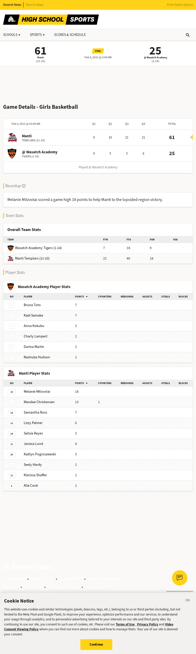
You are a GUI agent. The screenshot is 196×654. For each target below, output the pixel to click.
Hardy (33, 464)
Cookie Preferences (104, 578)
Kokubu (34, 325)
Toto (32, 305)
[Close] (187, 601)
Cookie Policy (70, 578)
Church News (34, 5)
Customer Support (64, 587)
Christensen (39, 402)
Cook (31, 485)
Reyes (33, 433)
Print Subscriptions (180, 5)
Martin (34, 346)
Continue (96, 644)
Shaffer (35, 475)
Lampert (35, 336)
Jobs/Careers (96, 587)
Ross (35, 412)
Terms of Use (14, 578)
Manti (40, 57)
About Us (11, 587)
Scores (70, 34)
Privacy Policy (42, 578)
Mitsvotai (37, 391)
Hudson (37, 357)
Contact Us (33, 587)
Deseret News (12, 5)
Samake (33, 315)
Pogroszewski (40, 454)
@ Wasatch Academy (155, 57)
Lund (33, 443)
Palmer (33, 422)
